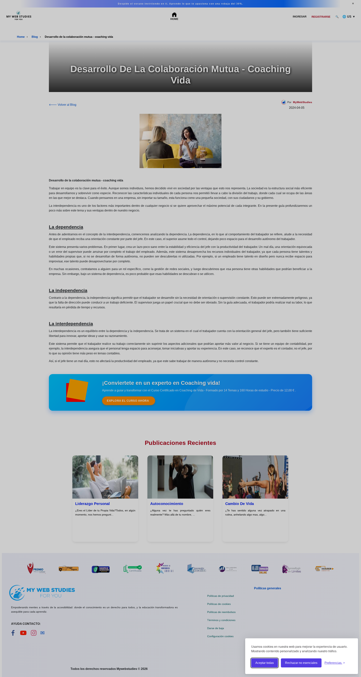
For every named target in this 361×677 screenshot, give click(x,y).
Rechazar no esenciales (301, 662)
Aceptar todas (264, 662)
